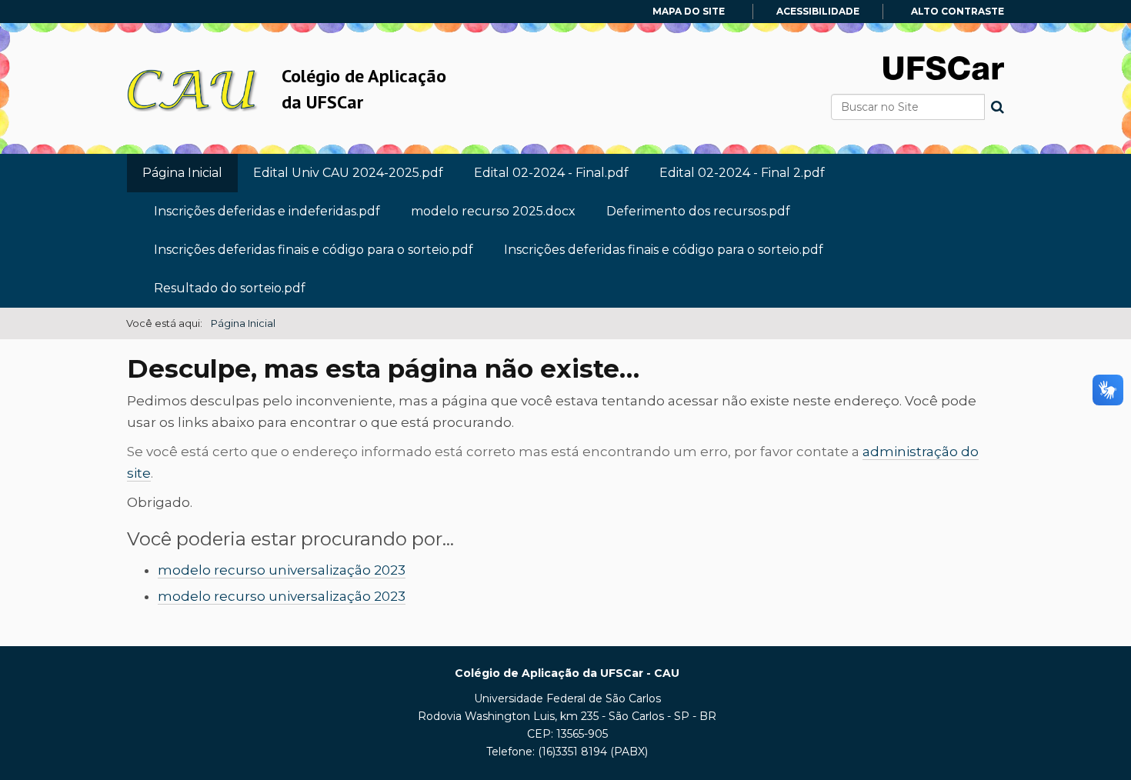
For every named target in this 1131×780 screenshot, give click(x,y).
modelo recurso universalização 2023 (281, 570)
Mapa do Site (688, 11)
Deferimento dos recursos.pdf (698, 211)
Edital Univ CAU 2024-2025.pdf (348, 172)
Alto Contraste (957, 11)
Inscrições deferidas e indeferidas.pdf (267, 211)
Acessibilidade (817, 11)
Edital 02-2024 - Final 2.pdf (742, 172)
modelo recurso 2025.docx (493, 211)
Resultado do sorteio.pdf (229, 288)
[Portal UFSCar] (943, 67)
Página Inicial (182, 172)
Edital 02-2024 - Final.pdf (551, 172)
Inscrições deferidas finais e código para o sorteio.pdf (313, 249)
